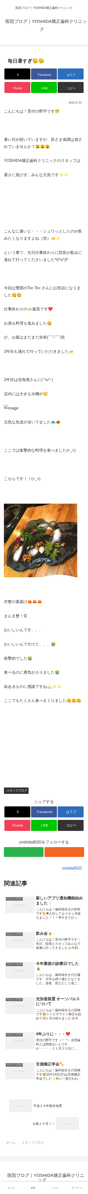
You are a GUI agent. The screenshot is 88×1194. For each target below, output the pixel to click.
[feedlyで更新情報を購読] (24, 852)
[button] (71, 87)
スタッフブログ (17, 790)
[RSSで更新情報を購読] (64, 852)
